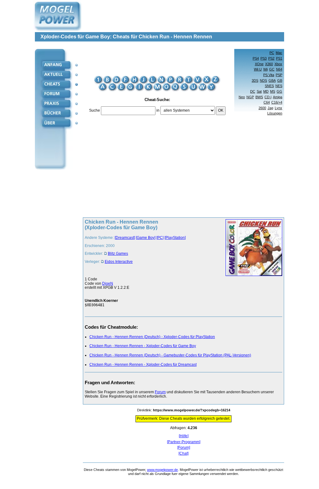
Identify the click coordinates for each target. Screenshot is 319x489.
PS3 (263, 58)
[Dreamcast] (125, 237)
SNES (269, 86)
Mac (279, 53)
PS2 (271, 58)
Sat (259, 91)
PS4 (256, 58)
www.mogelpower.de (162, 470)
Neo (242, 97)
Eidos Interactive (119, 261)
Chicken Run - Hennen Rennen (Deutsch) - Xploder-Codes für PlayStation (152, 337)
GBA (272, 80)
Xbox (278, 64)
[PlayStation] (175, 237)
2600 (262, 108)
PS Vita (268, 75)
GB (279, 80)
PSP (279, 75)
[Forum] (183, 448)
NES (278, 86)
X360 (269, 64)
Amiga (277, 97)
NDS (263, 80)
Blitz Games (118, 253)
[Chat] (183, 454)
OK (220, 110)
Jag (270, 108)
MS (272, 91)
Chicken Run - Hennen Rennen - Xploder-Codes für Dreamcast (143, 364)
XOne (259, 64)
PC (271, 53)
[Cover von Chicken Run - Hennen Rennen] (252, 248)
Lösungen (274, 113)
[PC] (160, 237)
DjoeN (107, 283)
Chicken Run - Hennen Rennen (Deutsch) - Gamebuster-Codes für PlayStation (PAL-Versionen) (170, 355)
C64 (267, 102)
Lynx (278, 108)
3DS (255, 80)
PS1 (279, 58)
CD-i (267, 97)
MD (266, 91)
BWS (259, 97)
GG (279, 91)
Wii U (258, 69)
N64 (279, 69)
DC (252, 91)
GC (271, 69)
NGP (250, 97)
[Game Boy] (145, 237)
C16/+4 (276, 102)
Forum (160, 392)
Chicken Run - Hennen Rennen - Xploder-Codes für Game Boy (142, 346)
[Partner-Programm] (183, 442)
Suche (94, 110)
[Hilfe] (183, 436)
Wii (265, 69)
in (158, 110)
